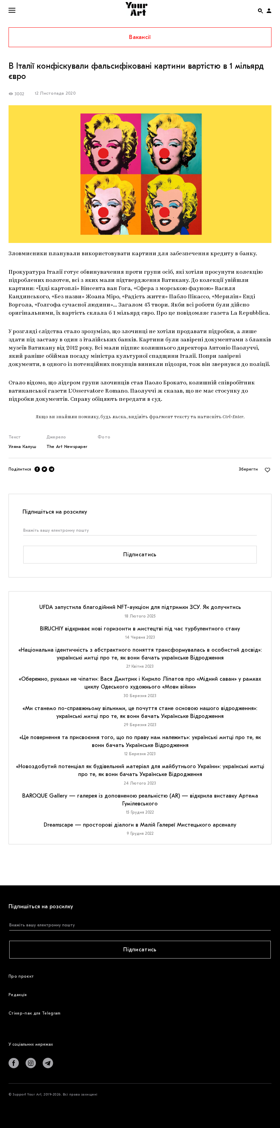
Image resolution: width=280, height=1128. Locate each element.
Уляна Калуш (22, 446)
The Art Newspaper (66, 446)
